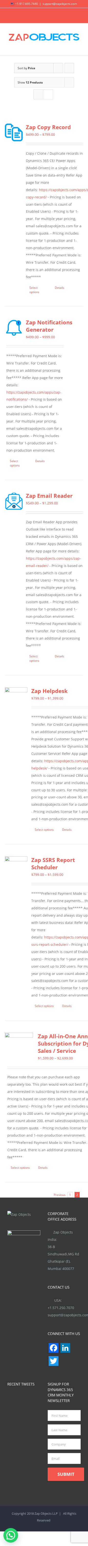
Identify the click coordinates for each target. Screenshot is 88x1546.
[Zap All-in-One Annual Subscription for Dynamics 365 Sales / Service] (19, 1047)
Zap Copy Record (48, 127)
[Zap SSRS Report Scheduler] (16, 867)
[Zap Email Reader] (14, 501)
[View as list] (48, 94)
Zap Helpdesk (49, 690)
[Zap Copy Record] (14, 133)
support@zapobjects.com (60, 4)
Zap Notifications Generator (49, 326)
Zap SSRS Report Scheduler (53, 863)
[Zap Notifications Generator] (14, 328)
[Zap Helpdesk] (16, 698)
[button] (10, 1535)
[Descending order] (69, 68)
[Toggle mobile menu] (79, 48)
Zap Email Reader (49, 495)
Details (59, 288)
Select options (34, 290)
